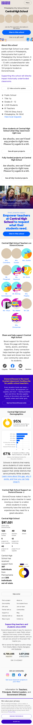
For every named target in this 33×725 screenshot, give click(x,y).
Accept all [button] (16, 721)
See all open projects (16, 151)
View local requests (12, 117)
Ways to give (6, 619)
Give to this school (16, 32)
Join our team (21, 606)
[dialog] (16, 711)
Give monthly (6, 603)
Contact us (20, 619)
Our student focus (22, 603)
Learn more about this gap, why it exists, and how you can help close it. (16, 479)
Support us (5, 612)
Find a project (6, 600)
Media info (20, 616)
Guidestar (18, 649)
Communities (20, 609)
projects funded (24, 654)
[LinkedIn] (13, 675)
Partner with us (6, 609)
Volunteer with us (7, 616)
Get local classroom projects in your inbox (16, 681)
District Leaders (19, 692)
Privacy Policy (11, 712)
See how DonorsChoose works (16, 403)
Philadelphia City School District (16, 8)
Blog (18, 612)
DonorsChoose (5, 2)
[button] (5, 366)
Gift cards (5, 606)
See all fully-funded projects (16, 178)
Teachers (23, 689)
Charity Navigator (23, 647)
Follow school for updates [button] (18, 88)
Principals (6, 692)
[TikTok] (25, 675)
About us (19, 600)
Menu (28, 3)
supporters (8, 654)
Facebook (12, 369)
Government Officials (16, 695)
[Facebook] (19, 675)
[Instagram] (7, 675)
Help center (16, 594)
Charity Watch (12, 647)
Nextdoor (28, 369)
